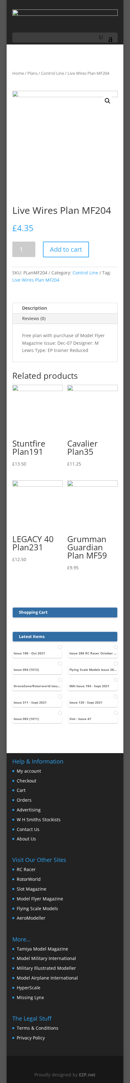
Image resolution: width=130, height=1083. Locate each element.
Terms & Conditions (37, 1028)
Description (34, 308)
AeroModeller (31, 918)
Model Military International (46, 958)
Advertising (29, 810)
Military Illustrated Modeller (46, 968)
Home (18, 73)
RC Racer (26, 869)
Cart (21, 790)
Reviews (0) (33, 318)
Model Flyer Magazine (40, 899)
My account (29, 771)
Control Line (52, 73)
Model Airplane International (47, 978)
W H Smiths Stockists (39, 819)
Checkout (26, 781)
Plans (32, 73)
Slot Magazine (31, 889)
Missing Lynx (30, 997)
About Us (26, 839)
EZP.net (87, 1075)
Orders (24, 800)
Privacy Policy (31, 1038)
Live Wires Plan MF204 (35, 280)
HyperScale (28, 988)
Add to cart (66, 249)
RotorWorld (29, 879)
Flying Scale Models (37, 908)
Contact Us (28, 829)
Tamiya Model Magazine (42, 949)
